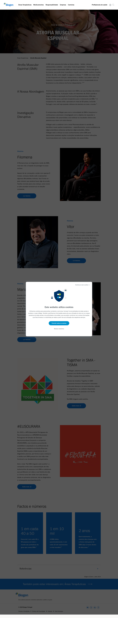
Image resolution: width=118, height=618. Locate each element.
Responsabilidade (52, 5)
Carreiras (71, 5)
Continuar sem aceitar (81, 285)
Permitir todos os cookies (59, 323)
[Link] (110, 5)
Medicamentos (38, 5)
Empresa (63, 5)
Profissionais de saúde (99, 5)
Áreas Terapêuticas (24, 5)
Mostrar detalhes (59, 329)
